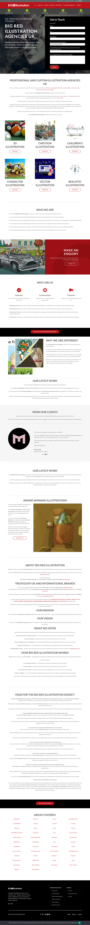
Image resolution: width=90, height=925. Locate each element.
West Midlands (35, 865)
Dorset (54, 828)
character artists (76, 88)
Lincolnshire (36, 846)
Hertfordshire (16, 842)
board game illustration (57, 88)
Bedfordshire (17, 819)
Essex (54, 832)
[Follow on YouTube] (81, 1)
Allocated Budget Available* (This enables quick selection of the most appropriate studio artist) (65, 48)
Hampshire (54, 837)
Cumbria (73, 823)
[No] (88, 923)
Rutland (36, 855)
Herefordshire (73, 837)
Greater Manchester (35, 837)
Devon (35, 828)
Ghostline (53, 599)
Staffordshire (35, 860)
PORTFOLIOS (59, 5)
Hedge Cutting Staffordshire (26, 601)
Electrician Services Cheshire (64, 599)
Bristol (54, 819)
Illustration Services (69, 5)
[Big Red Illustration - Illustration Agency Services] (18, 5)
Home (35, 5)
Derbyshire (16, 828)
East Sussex (35, 832)
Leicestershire (16, 846)
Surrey (73, 860)
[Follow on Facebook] (75, 1)
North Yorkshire (17, 851)
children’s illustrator (41, 89)
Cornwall (54, 823)
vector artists (60, 98)
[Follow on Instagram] (77, 1)
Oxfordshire (17, 855)
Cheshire (35, 823)
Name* (51, 26)
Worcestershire (35, 869)
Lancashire (73, 842)
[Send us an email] (45, 914)
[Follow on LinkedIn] (79, 1)
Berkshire (35, 819)
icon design (51, 89)
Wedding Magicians (38, 601)
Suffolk (54, 860)
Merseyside (54, 846)
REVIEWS (47, 5)
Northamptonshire (35, 851)
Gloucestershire (73, 832)
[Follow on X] (78, 1)
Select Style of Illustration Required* (58, 42)
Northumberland (54, 851)
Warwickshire (17, 865)
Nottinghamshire (73, 851)
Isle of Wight (36, 842)
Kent (54, 842)
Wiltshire (17, 869)
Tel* (51, 31)
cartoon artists (66, 88)
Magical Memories (48, 601)
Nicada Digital (18, 914)
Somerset (73, 855)
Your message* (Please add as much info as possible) (61, 54)
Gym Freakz (63, 601)
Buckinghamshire (73, 819)
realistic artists (73, 96)
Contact (78, 5)
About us (40, 5)
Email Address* (53, 36)
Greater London (17, 837)
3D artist (48, 88)
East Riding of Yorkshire (16, 832)
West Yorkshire (73, 865)
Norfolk (73, 846)
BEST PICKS (52, 5)
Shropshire (54, 855)
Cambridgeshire (17, 823)
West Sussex (54, 865)
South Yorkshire (17, 860)
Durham (73, 828)
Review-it (55, 601)
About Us (70, 890)
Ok (79, 922)
